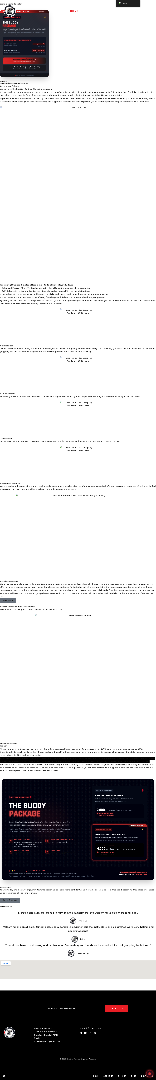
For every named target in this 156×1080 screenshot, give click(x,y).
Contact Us (141, 11)
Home (74, 11)
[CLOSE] (4, 1076)
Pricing (108, 11)
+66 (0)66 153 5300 (22, 853)
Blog (123, 11)
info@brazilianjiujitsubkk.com (63, 853)
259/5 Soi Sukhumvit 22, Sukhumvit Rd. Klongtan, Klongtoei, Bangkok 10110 (46, 1032)
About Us (90, 11)
